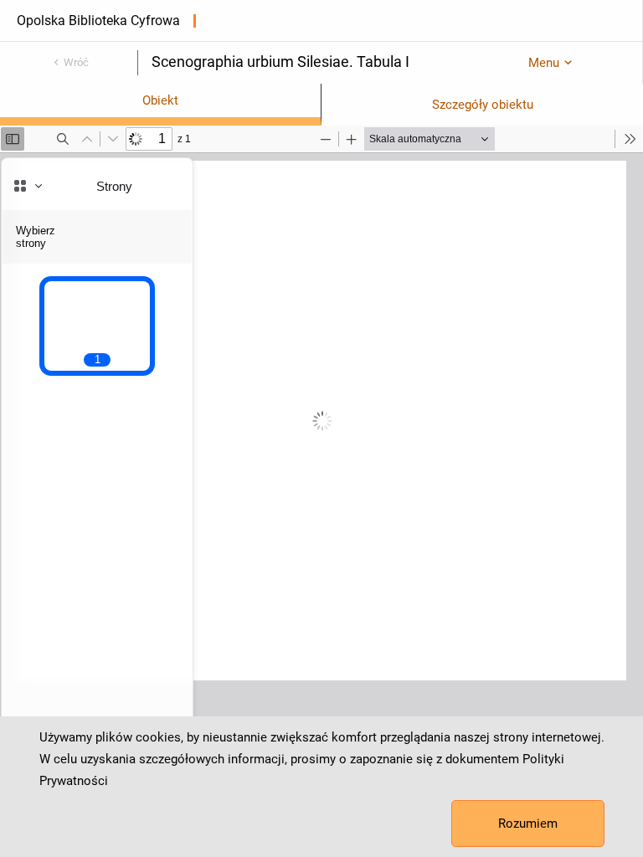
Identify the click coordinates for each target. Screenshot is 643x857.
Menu (543, 62)
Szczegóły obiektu (482, 104)
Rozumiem (528, 823)
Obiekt (160, 100)
